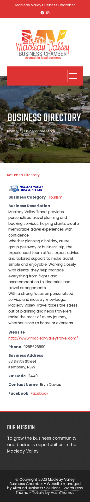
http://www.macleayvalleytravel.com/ (43, 338)
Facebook (39, 393)
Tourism (55, 197)
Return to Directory (23, 175)
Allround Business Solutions (36, 488)
